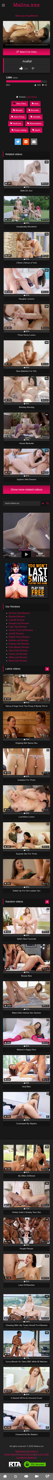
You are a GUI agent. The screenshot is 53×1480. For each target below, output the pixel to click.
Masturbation (35, 123)
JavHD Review (16, 633)
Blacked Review (17, 616)
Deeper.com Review (19, 623)
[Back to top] (46, 1469)
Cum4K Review (16, 620)
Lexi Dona (32, 97)
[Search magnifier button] (47, 503)
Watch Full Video (28, 52)
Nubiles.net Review (18, 640)
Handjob (36, 117)
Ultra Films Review (18, 650)
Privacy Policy (10, 1454)
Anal (36, 103)
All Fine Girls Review (19, 613)
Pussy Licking (20, 130)
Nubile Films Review (19, 637)
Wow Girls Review (18, 661)
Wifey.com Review (18, 657)
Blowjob (19, 110)
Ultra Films (21, 103)
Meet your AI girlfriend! (26, 16)
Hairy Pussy (19, 117)
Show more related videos (26, 489)
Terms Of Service (25, 1454)
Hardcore (17, 123)
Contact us (33, 1451)
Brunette (35, 110)
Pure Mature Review (19, 647)
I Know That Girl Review (21, 630)
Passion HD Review (19, 644)
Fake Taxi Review (18, 627)
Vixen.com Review (18, 654)
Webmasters (21, 1451)
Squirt (37, 130)
